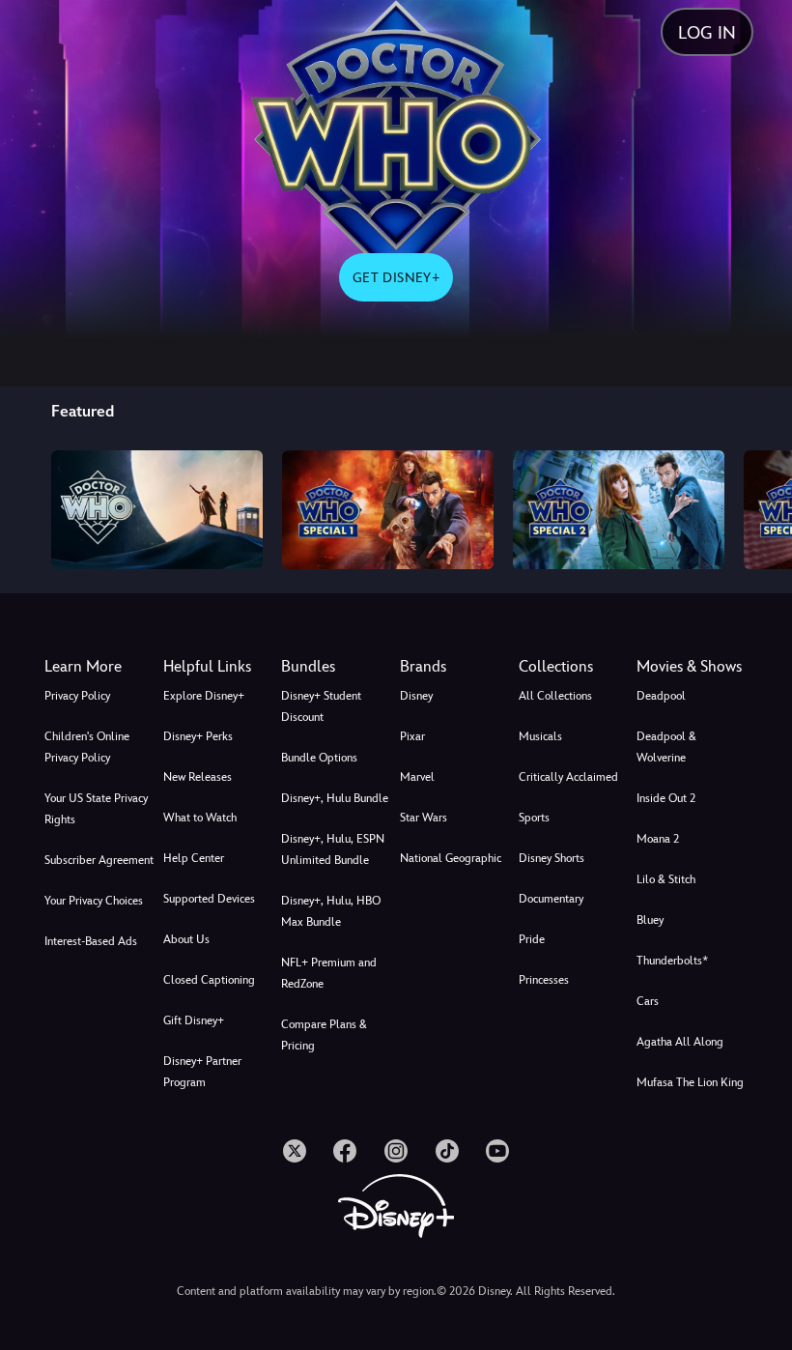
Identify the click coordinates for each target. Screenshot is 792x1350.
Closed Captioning (209, 980)
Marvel (417, 777)
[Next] (758, 506)
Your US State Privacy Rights (96, 808)
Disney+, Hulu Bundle (334, 798)
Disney (416, 696)
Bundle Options (319, 757)
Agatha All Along (679, 1041)
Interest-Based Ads (90, 941)
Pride (532, 939)
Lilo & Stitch (665, 879)
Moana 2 (657, 839)
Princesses (544, 980)
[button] (218, 666)
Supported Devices (209, 898)
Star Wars (423, 817)
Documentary (551, 898)
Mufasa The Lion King (690, 1082)
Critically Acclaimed (568, 777)
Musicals (540, 736)
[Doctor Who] (157, 509)
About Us (186, 939)
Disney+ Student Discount (321, 706)
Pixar (412, 736)
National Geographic (450, 858)
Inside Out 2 (665, 798)
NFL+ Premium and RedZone (329, 973)
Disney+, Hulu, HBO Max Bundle (331, 911)
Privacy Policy (77, 696)
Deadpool (661, 696)
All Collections (555, 696)
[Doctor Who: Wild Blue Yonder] (618, 509)
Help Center (193, 858)
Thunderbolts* (672, 960)
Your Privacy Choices (93, 900)
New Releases (197, 777)
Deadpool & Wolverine (666, 747)
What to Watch (200, 817)
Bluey (650, 920)
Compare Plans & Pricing (324, 1035)
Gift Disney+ (193, 1020)
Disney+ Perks (198, 736)
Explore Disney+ (203, 696)
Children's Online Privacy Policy (86, 747)
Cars (647, 1001)
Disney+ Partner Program (202, 1071)
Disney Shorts (551, 858)
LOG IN (707, 32)
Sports (534, 817)
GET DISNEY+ (396, 277)
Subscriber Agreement (99, 860)
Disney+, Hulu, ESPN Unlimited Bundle (332, 849)
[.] (294, 1151)
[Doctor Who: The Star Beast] (388, 509)
